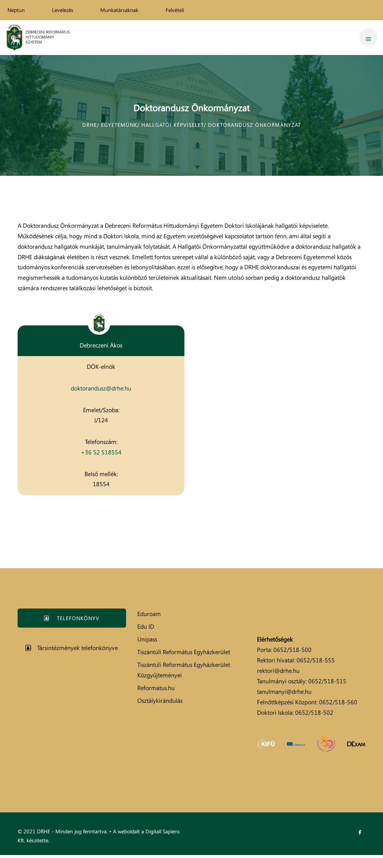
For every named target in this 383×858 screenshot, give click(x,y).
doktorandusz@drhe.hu (101, 388)
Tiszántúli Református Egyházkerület (183, 652)
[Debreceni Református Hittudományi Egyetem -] (38, 37)
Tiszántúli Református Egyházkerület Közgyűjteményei (183, 670)
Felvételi (175, 9)
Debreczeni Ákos (101, 345)
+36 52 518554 (101, 452)
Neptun (16, 9)
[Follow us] (359, 832)
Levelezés (62, 9)
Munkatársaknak (119, 9)
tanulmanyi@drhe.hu (284, 691)
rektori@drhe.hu (278, 671)
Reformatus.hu (156, 688)
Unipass (147, 639)
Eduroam (149, 614)
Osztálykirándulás (160, 700)
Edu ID (145, 626)
